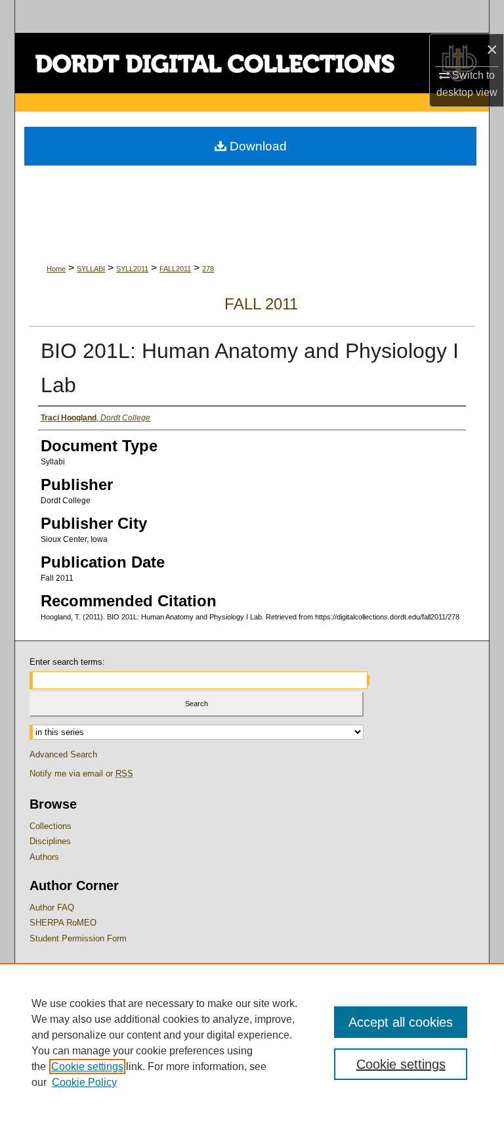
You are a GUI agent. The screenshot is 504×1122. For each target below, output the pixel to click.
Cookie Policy (84, 1082)
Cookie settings (87, 1066)
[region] (252, 1042)
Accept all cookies (400, 1022)
